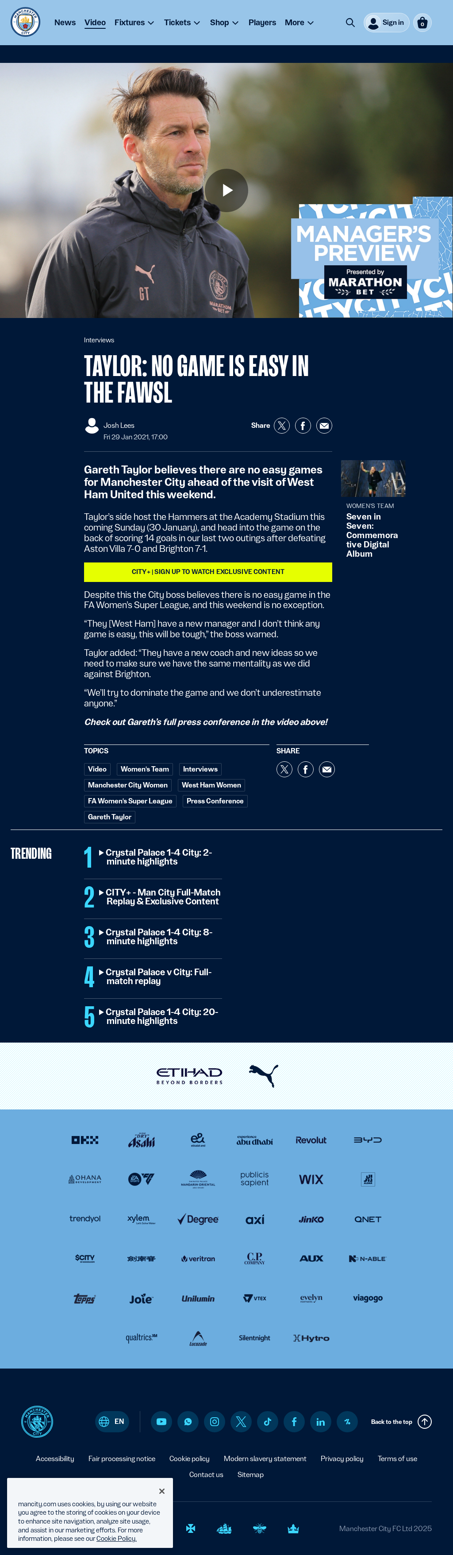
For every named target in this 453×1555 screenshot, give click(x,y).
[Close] (162, 1491)
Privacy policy (342, 1458)
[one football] (347, 1421)
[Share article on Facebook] (303, 426)
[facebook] (294, 1421)
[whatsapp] (188, 1421)
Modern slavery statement (265, 1458)
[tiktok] (267, 1421)
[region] (90, 1513)
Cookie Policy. (116, 1538)
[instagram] (214, 1421)
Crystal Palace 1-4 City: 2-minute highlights (159, 857)
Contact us (206, 1474)
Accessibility (55, 1458)
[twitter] (241, 1421)
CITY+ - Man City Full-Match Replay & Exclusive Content (164, 897)
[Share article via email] (324, 426)
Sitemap (251, 1474)
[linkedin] (321, 1422)
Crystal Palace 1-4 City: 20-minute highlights (162, 1017)
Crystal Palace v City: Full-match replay (159, 977)
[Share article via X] (282, 426)
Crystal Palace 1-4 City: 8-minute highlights (159, 937)
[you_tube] (161, 1421)
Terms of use (397, 1458)
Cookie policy (189, 1458)
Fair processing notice (121, 1458)
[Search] (350, 22)
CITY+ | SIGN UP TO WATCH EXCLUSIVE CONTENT (208, 571)
